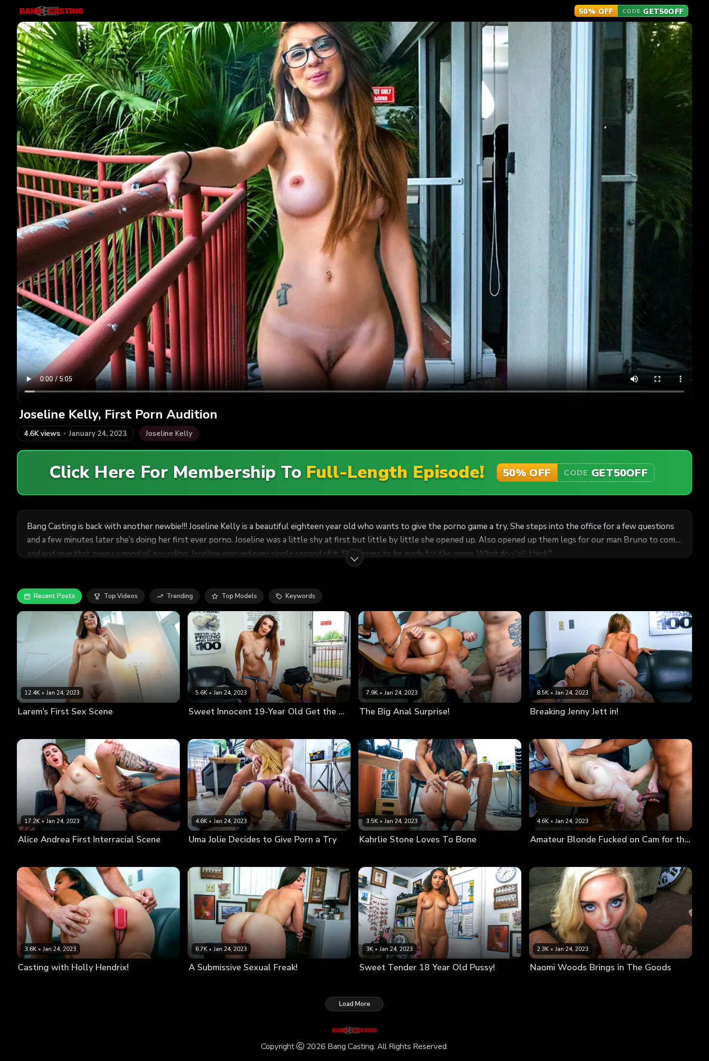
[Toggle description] (354, 557)
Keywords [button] (300, 596)
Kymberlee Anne (214, 984)
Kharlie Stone (380, 856)
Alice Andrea (38, 856)
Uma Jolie (203, 856)
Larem (27, 728)
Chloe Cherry (550, 856)
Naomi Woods (551, 984)
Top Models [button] (239, 596)
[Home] (51, 11)
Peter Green (239, 856)
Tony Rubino (595, 984)
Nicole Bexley (380, 984)
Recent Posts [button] (54, 596)
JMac (47, 728)
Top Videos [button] (121, 596)
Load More (354, 1004)
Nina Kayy (374, 728)
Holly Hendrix (38, 984)
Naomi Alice (207, 728)
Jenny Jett (544, 728)
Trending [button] (179, 596)
